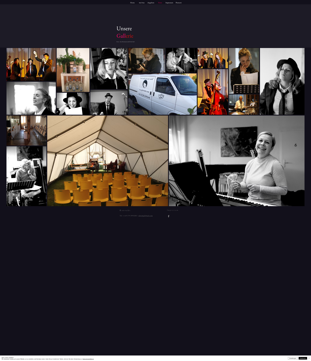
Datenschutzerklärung (88, 359)
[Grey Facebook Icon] (168, 216)
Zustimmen (303, 358)
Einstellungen (292, 358)
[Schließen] (309, 358)
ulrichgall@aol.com (145, 216)
